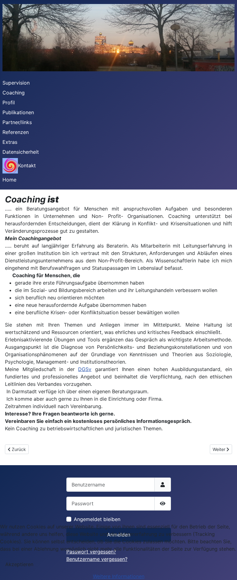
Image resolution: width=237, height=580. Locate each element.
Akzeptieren (19, 564)
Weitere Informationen (118, 576)
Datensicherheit (20, 152)
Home (9, 180)
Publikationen (18, 112)
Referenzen (15, 132)
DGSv (84, 369)
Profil (8, 102)
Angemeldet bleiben (97, 519)
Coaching (13, 93)
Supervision (16, 83)
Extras (9, 142)
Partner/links (17, 122)
